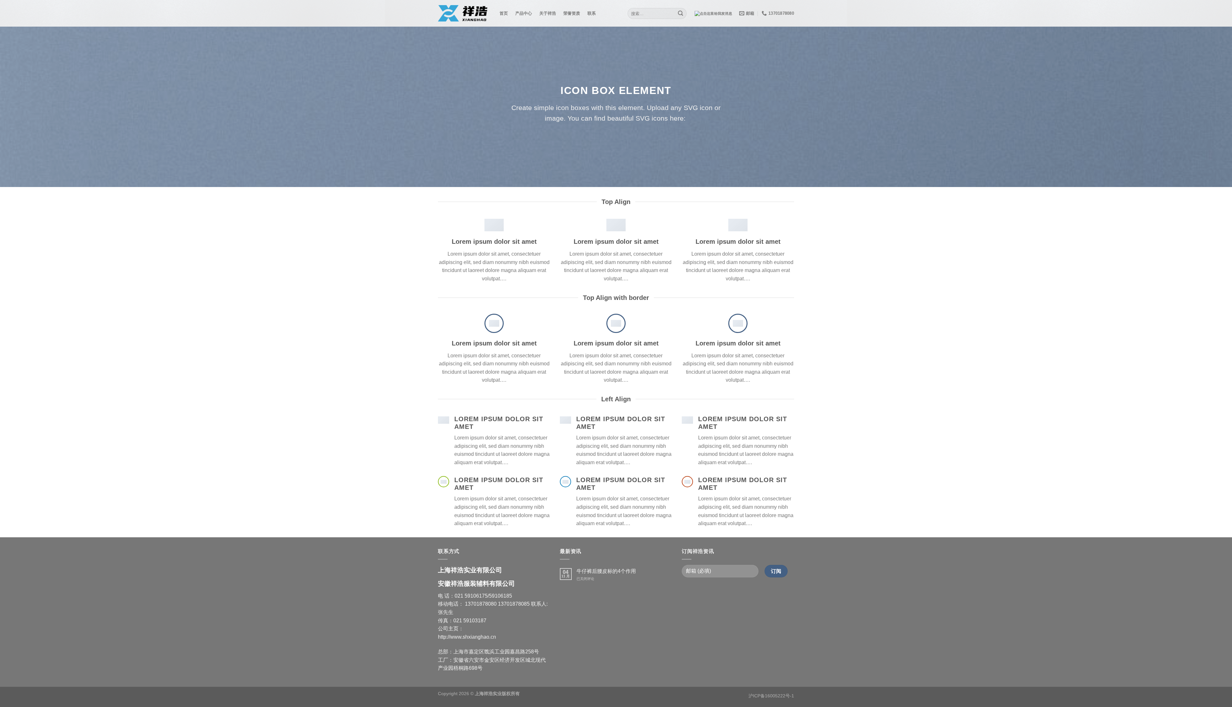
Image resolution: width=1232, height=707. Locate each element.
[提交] (680, 13)
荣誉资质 (571, 13)
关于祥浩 (547, 13)
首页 (504, 13)
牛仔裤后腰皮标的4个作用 (606, 571)
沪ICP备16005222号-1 (771, 695)
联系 (591, 13)
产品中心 (523, 13)
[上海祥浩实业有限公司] (464, 13)
